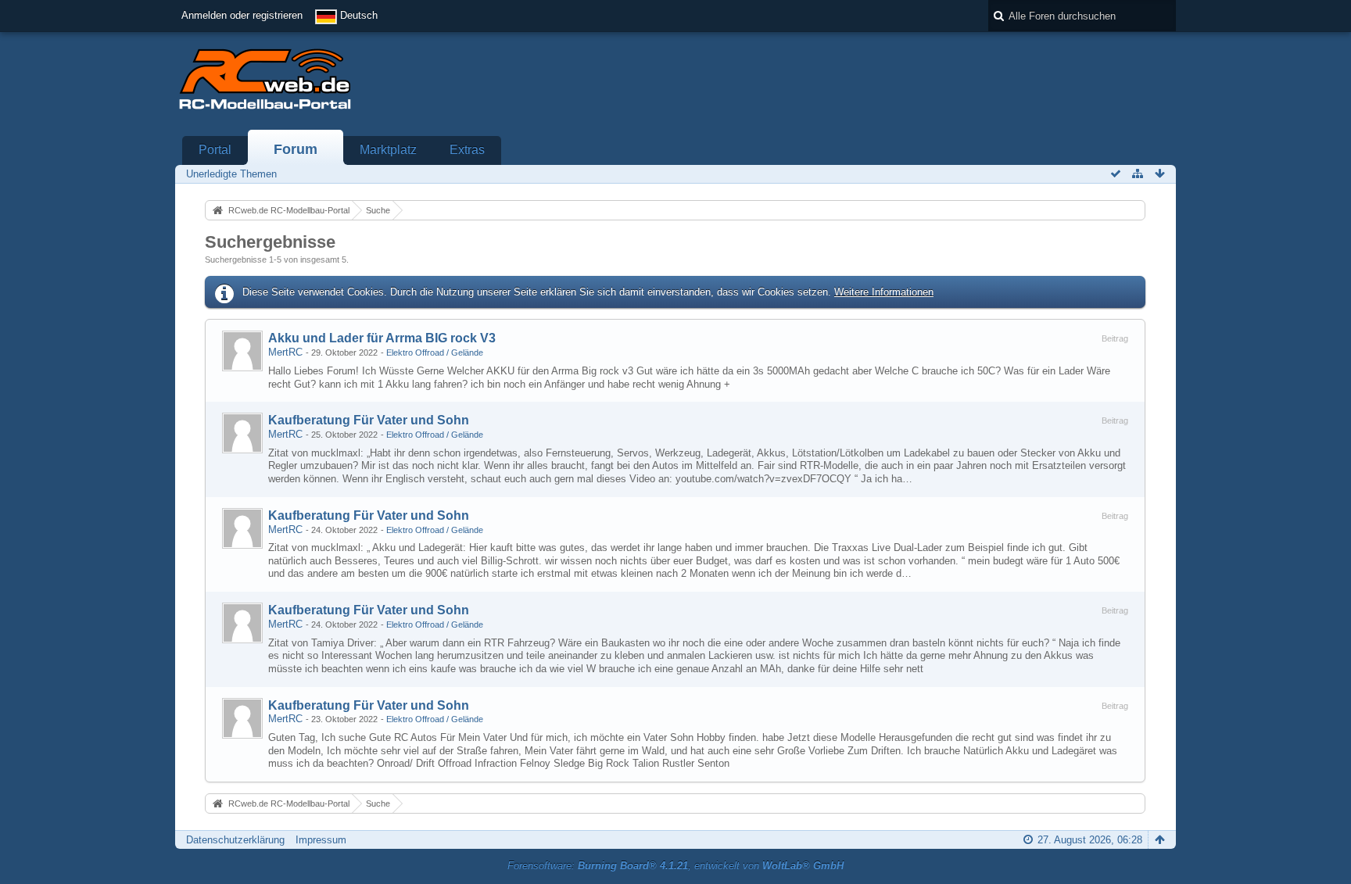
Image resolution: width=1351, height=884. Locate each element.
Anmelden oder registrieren (242, 15)
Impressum (321, 840)
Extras (467, 149)
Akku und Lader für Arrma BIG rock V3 (382, 338)
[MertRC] (242, 351)
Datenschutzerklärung (235, 840)
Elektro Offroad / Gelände (434, 352)
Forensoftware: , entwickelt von (675, 865)
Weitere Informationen (884, 292)
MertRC (285, 352)
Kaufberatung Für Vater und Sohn (368, 420)
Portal (215, 149)
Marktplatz (388, 149)
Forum (295, 149)
